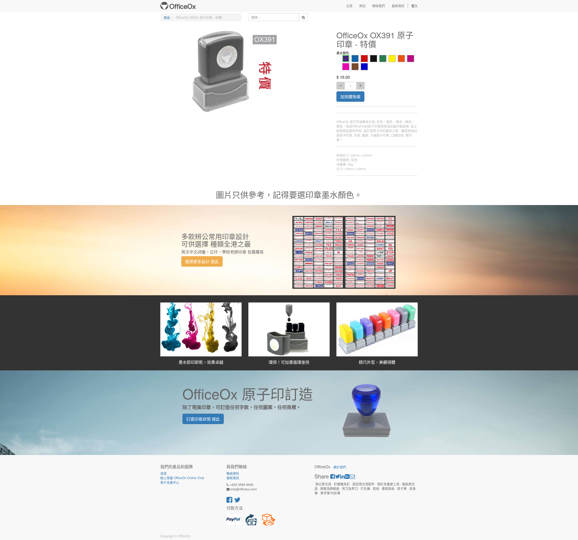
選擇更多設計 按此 (202, 261)
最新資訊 (232, 477)
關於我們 (339, 467)
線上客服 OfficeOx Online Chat (182, 477)
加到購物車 (350, 96)
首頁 (163, 473)
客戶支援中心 (169, 482)
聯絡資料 (232, 473)
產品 (167, 17)
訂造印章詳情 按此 (203, 419)
